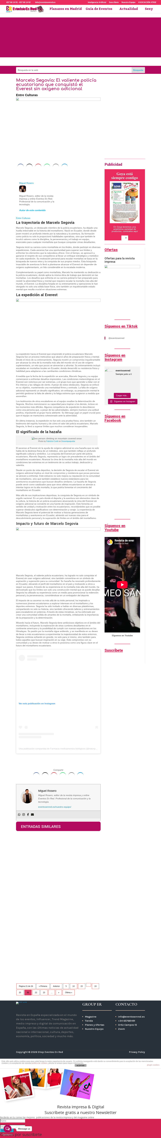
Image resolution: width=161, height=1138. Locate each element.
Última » (68, 992)
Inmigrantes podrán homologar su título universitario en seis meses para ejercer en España (57, 885)
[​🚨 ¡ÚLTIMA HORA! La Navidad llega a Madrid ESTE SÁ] (127, 382)
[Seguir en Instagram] (64, 62)
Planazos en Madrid (66, 10)
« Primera (43, 986)
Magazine (90, 1016)
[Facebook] (28, 814)
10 (73, 986)
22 (36, 992)
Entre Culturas (27, 95)
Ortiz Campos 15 (127, 1024)
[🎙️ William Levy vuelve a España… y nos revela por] (136, 382)
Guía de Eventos (99, 10)
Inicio (21, 10)
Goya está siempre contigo (124, 176)
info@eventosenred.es (131, 1016)
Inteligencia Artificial (97, 2)
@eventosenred (116, 338)
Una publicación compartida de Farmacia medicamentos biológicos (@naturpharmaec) (62, 748)
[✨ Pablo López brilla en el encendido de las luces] (109, 382)
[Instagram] (23, 814)
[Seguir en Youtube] (86, 62)
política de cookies (39, 1063)
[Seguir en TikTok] (96, 62)
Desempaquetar (68, 441)
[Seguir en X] (35, 1043)
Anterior (56, 986)
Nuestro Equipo (128, 2)
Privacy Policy (137, 1051)
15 (81, 986)
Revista (36, 10)
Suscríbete (114, 2)
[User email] (32, 814)
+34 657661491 (126, 1020)
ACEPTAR (80, 1066)
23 (44, 992)
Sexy (149, 10)
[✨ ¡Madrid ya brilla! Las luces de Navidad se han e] (118, 382)
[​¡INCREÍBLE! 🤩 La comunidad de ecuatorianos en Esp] (118, 388)
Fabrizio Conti (52, 441)
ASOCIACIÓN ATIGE (147, 2)
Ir (105, 146)
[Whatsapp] (19, 814)
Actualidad (128, 10)
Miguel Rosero (26, 183)
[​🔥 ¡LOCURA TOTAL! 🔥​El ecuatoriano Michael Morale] (127, 388)
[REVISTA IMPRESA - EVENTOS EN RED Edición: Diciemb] (136, 388)
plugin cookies (153, 1065)
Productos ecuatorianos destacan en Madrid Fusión (58, 922)
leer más (23, 860)
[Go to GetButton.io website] (8, 1135)
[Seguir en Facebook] (75, 62)
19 (95, 986)
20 (20, 992)
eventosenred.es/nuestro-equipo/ (54, 807)
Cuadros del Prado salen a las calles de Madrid (54, 957)
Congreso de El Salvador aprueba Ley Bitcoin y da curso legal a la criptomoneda (56, 844)
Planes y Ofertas (94, 1024)
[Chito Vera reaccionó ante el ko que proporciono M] (109, 388)
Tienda (89, 1020)
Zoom (121, 1028)
